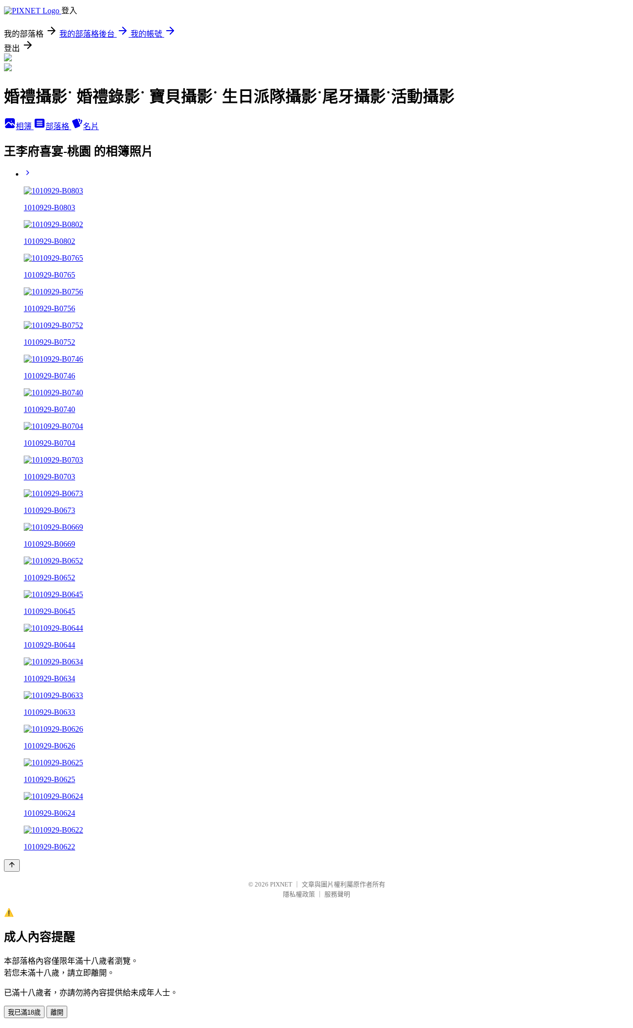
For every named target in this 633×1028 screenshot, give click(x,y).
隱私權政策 (299, 894)
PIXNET (281, 884)
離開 (56, 1012)
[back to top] (12, 865)
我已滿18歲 (24, 1012)
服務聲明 (337, 894)
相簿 (25, 126)
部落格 (58, 126)
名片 (91, 126)
